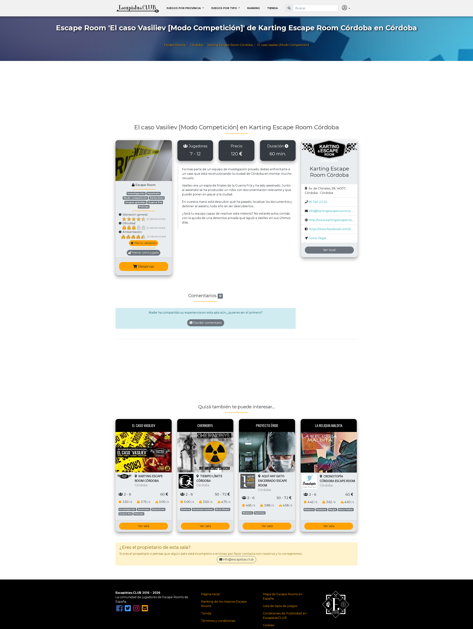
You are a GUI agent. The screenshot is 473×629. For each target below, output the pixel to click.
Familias (260, 513)
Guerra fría (155, 202)
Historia (185, 509)
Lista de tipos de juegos (280, 606)
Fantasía (321, 509)
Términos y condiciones (218, 621)
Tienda (272, 8)
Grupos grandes (135, 202)
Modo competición (135, 197)
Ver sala (143, 526)
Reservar (145, 266)
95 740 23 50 (318, 202)
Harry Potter (346, 509)
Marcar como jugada (145, 252)
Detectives (157, 197)
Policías (144, 206)
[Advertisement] (226, 94)
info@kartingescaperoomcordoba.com (337, 211)
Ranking (253, 8)
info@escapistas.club (238, 559)
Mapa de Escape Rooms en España (282, 596)
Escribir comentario (207, 322)
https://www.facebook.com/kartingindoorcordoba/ (345, 229)
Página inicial (210, 594)
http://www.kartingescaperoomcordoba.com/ (342, 220)
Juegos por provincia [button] (184, 8)
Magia (332, 509)
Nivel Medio (222, 509)
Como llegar (318, 238)
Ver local (329, 250)
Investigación (136, 193)
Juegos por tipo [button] (224, 8)
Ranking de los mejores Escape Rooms (224, 604)
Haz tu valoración (145, 243)
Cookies (268, 625)
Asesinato (153, 193)
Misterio (247, 513)
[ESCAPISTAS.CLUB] (137, 8)
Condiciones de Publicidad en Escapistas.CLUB (285, 616)
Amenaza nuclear (203, 509)
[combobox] (315, 8)
